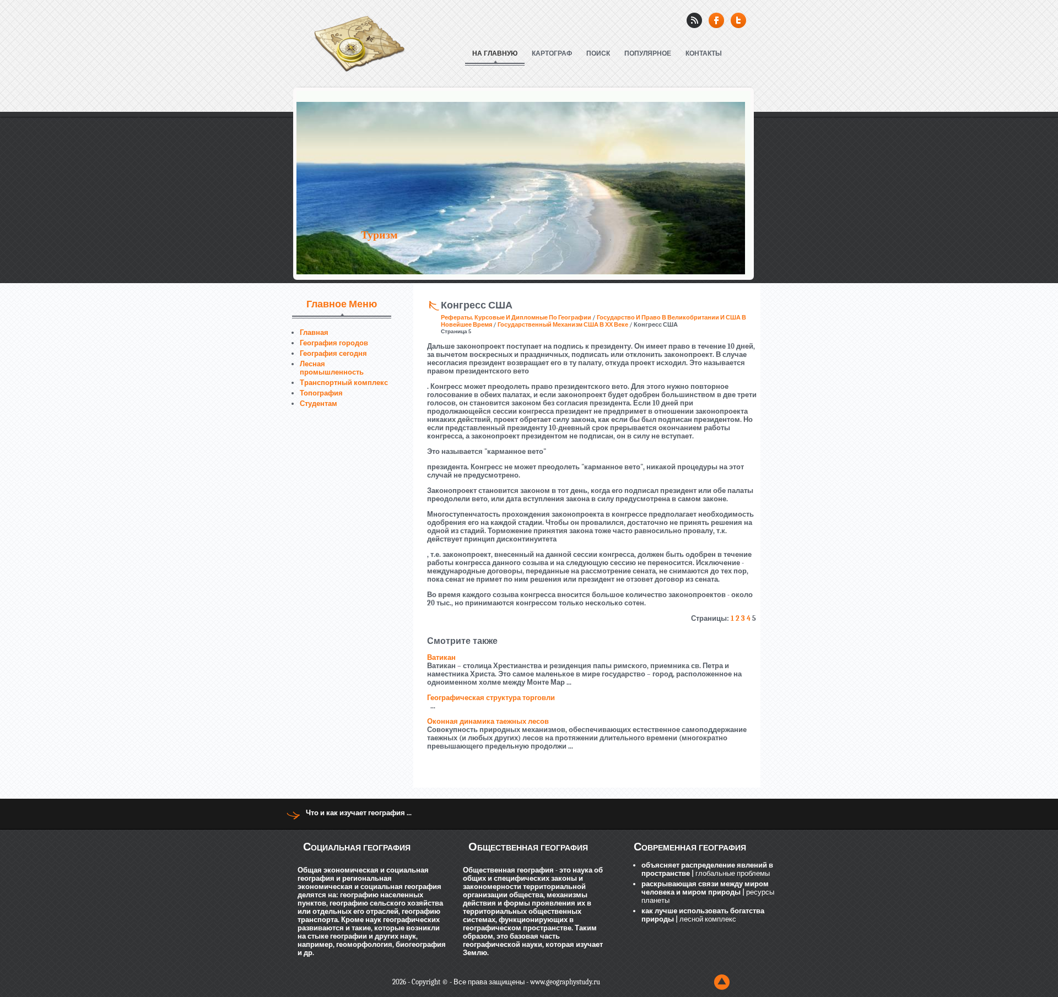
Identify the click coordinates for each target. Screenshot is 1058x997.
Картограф (552, 53)
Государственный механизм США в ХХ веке (563, 324)
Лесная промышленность (332, 368)
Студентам (318, 403)
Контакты (703, 53)
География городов (334, 343)
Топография (321, 393)
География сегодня (333, 353)
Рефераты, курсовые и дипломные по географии (516, 317)
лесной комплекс (707, 919)
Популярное (647, 53)
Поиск (598, 53)
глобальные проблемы (732, 873)
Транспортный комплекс (344, 382)
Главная (314, 332)
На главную (494, 53)
